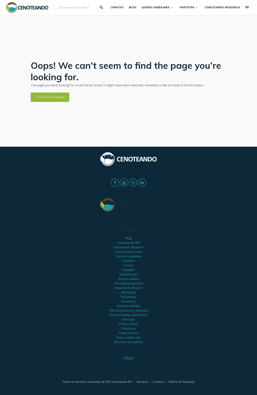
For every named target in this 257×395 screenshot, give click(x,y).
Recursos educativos (128, 342)
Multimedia (128, 297)
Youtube (124, 183)
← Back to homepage (50, 97)
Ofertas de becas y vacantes (128, 310)
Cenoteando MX (128, 243)
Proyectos (129, 328)
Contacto (128, 261)
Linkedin (142, 183)
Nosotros (128, 301)
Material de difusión (128, 288)
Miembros (128, 292)
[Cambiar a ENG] (247, 7)
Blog (132, 7)
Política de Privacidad (181, 382)
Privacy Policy (128, 324)
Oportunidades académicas (128, 315)
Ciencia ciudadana (128, 256)
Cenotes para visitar (128, 252)
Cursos (129, 265)
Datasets (128, 270)
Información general (128, 283)
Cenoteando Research (222, 7)
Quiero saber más (156, 7)
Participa (187, 7)
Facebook (115, 183)
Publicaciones (128, 333)
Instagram (133, 183)
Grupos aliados (128, 279)
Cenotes (117, 7)
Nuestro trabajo (128, 306)
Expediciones (128, 274)
